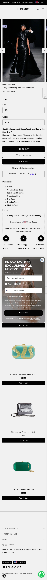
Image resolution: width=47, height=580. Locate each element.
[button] (4, 576)
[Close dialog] (42, 260)
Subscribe (23, 313)
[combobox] (9, 290)
